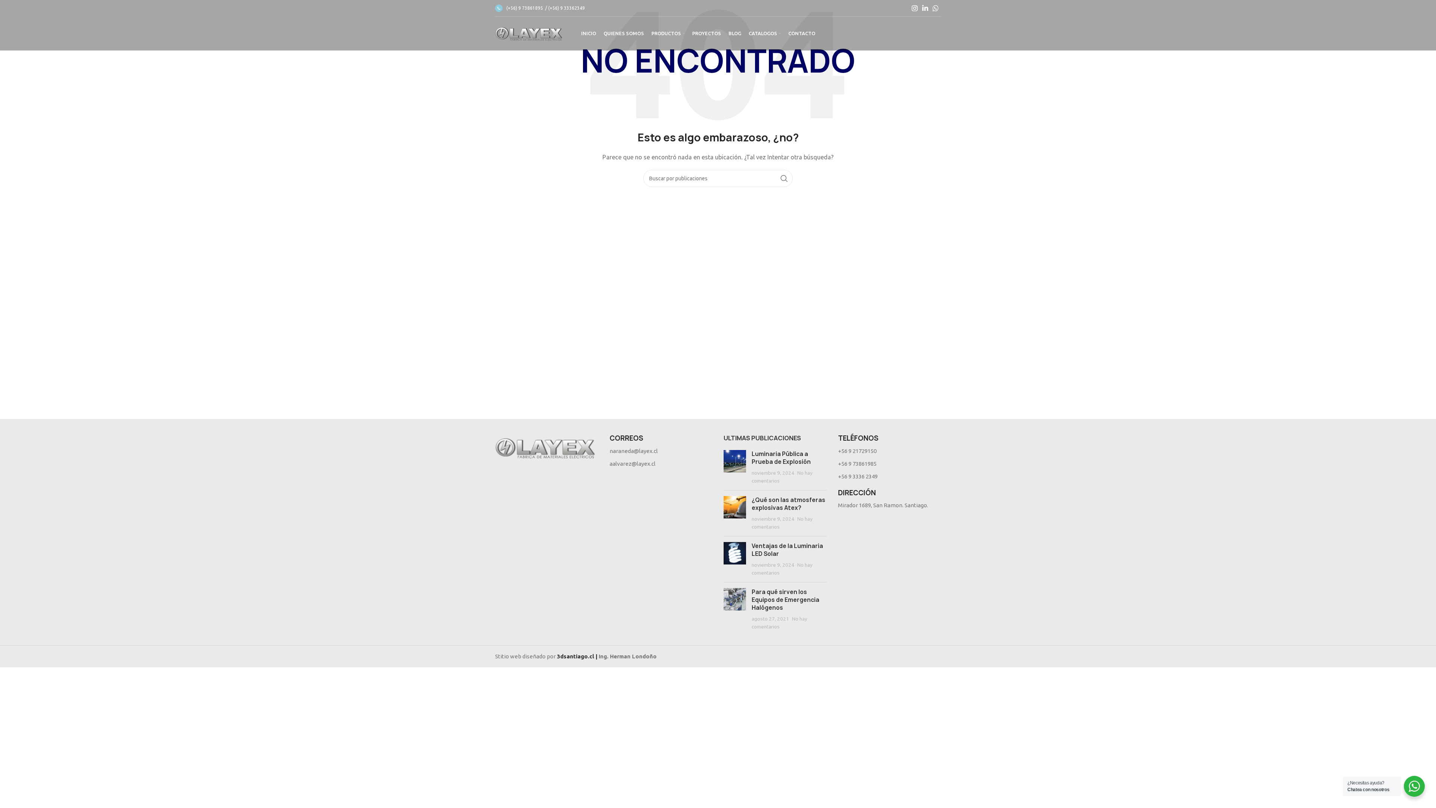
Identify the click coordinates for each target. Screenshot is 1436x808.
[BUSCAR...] (784, 178)
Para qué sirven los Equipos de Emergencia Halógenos (785, 600)
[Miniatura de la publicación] (735, 467)
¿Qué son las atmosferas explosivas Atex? (788, 504)
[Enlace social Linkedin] (925, 8)
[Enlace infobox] (540, 8)
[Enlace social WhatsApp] (935, 8)
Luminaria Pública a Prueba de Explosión (781, 458)
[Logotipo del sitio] (528, 33)
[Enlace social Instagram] (914, 8)
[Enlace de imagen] (545, 447)
